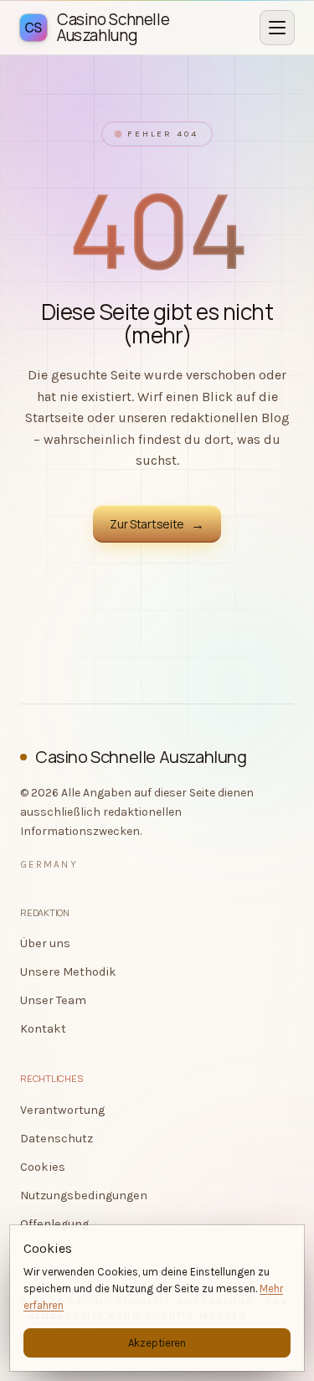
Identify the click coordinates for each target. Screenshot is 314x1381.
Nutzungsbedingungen (83, 1195)
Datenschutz (56, 1138)
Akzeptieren (157, 1343)
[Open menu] (277, 27)
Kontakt (43, 1029)
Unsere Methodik (68, 972)
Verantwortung (62, 1110)
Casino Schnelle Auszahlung (141, 756)
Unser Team (53, 1000)
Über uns (45, 943)
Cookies (42, 1167)
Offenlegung (54, 1224)
